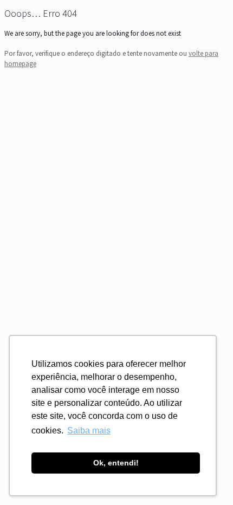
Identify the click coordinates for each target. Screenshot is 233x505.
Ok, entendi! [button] (116, 462)
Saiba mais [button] (89, 430)
